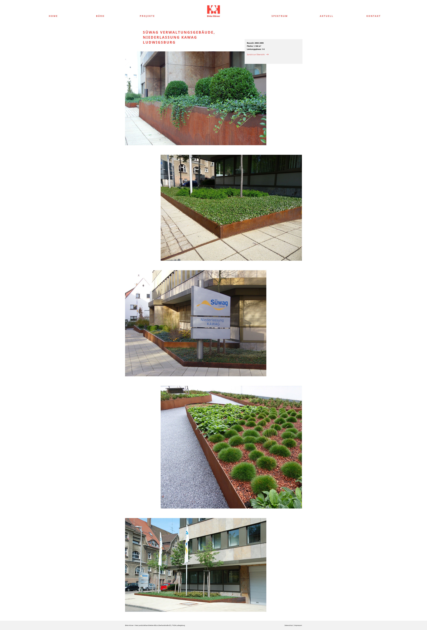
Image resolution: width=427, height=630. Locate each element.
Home (53, 15)
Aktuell (326, 15)
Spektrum (280, 15)
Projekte (147, 15)
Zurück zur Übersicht (256, 54)
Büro (100, 15)
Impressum (298, 625)
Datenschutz (289, 625)
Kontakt (373, 15)
